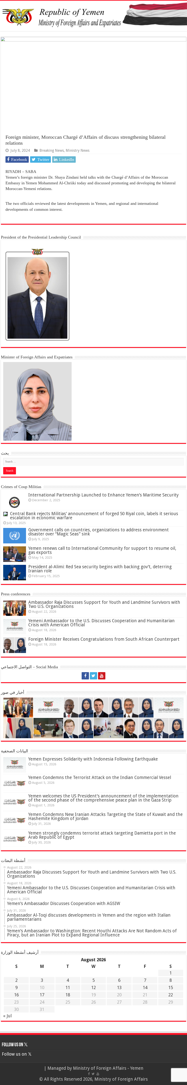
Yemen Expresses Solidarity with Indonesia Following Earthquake (93, 759)
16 (16, 995)
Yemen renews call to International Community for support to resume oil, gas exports (102, 550)
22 (170, 995)
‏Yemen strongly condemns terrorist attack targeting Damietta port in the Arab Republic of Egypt (102, 835)
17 (42, 995)
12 (93, 987)
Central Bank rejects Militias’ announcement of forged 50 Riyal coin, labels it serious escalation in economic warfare (94, 515)
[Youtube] (101, 675)
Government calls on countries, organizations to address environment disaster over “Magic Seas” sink (98, 532)
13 (119, 987)
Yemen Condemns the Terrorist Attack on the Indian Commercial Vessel (99, 777)
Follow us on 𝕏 (15, 1045)
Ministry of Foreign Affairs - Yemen (108, 1068)
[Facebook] (85, 675)
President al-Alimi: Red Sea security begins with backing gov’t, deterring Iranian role (100, 568)
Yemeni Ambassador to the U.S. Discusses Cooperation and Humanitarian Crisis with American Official (101, 622)
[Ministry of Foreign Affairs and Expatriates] (93, 16)
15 (170, 987)
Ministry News (77, 150)
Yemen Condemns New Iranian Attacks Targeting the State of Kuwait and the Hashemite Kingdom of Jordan (105, 816)
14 (145, 987)
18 (67, 995)
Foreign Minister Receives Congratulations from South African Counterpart (103, 639)
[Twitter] (93, 675)
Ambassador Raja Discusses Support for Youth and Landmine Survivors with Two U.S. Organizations (104, 604)
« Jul (7, 1015)
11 (67, 987)
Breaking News (51, 150)
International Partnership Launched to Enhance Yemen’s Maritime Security (103, 495)
